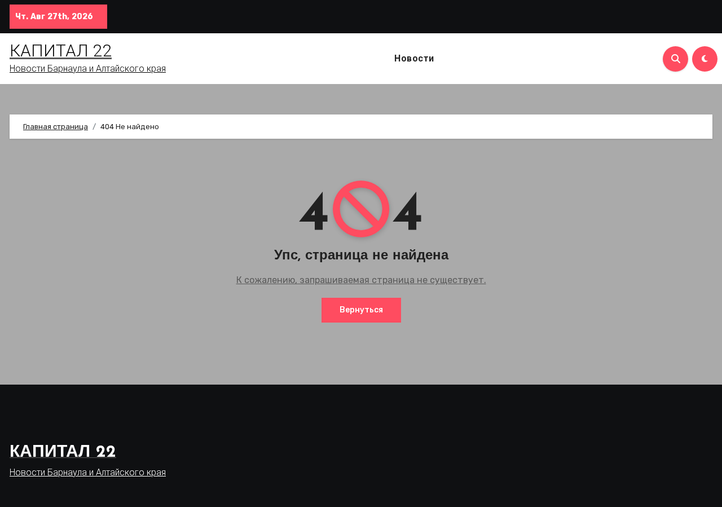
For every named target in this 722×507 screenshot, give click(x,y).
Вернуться (361, 310)
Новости (414, 58)
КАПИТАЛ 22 (61, 50)
